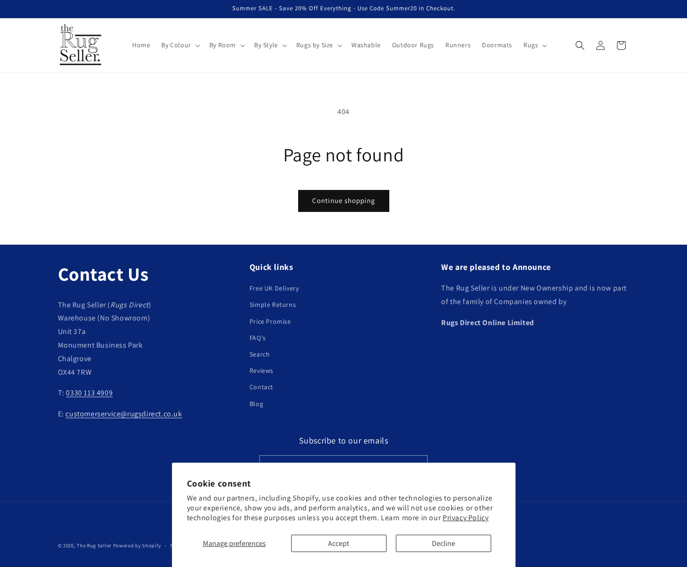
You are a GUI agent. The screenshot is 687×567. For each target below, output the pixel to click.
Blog (256, 404)
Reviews (261, 370)
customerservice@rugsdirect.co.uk (123, 414)
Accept (338, 543)
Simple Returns (273, 305)
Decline (443, 543)
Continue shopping (343, 200)
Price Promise (270, 321)
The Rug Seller (94, 545)
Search (260, 354)
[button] (179, 45)
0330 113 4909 (89, 393)
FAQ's (258, 338)
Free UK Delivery (274, 288)
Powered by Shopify (137, 545)
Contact (261, 387)
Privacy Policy (465, 518)
